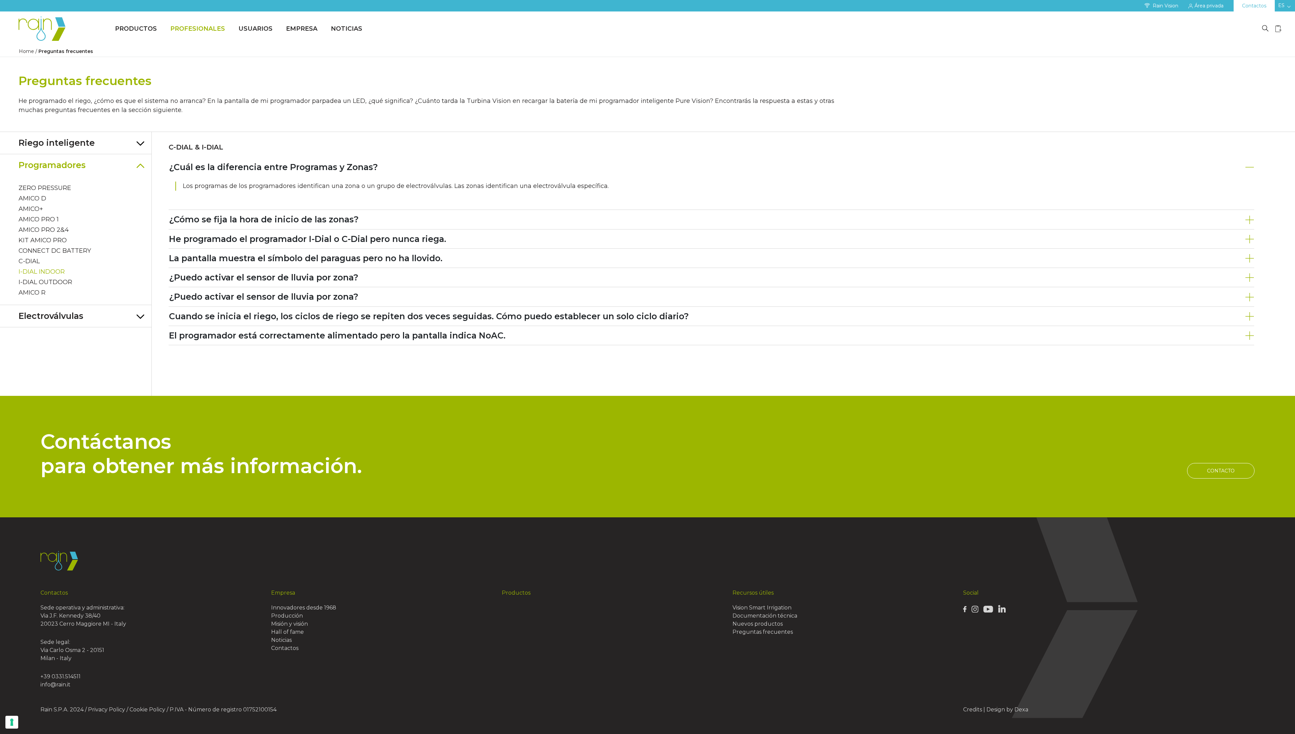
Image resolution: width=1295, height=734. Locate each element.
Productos (136, 28)
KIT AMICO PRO (43, 240)
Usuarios (255, 28)
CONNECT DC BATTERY (55, 250)
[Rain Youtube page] (988, 609)
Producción (287, 616)
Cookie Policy (147, 709)
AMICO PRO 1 (39, 219)
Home (26, 51)
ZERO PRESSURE (45, 188)
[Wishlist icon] (1278, 28)
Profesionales (197, 28)
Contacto (1221, 471)
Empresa (301, 28)
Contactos (1254, 6)
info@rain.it (55, 684)
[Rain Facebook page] (965, 609)
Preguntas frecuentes (762, 632)
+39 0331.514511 (60, 676)
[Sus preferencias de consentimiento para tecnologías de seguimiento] (11, 722)
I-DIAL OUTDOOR (45, 282)
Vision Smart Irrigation (762, 607)
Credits (972, 709)
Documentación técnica (764, 616)
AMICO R (32, 292)
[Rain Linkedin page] (1002, 608)
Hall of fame (287, 632)
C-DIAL (29, 261)
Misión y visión (289, 624)
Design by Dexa (1007, 709)
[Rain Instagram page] (975, 609)
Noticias (346, 28)
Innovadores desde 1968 (303, 607)
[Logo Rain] (44, 29)
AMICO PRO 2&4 (44, 230)
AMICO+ (31, 209)
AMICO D (32, 198)
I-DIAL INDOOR (42, 271)
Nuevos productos (757, 624)
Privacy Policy (106, 709)
